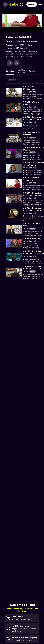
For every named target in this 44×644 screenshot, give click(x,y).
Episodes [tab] (10, 71)
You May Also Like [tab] (21, 71)
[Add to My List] (10, 63)
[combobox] (25, 80)
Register (31, 4)
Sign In (41, 4)
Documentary (11, 45)
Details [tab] (32, 71)
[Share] (17, 63)
